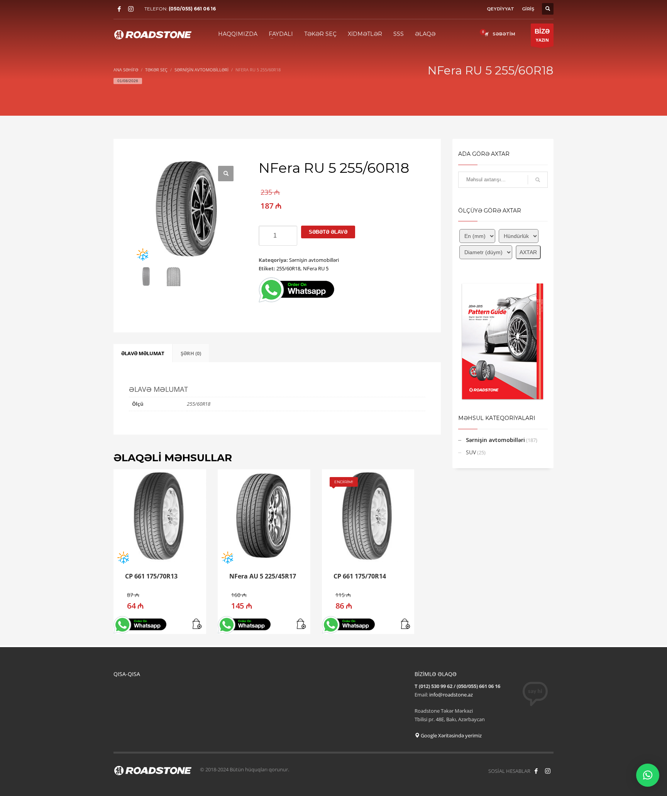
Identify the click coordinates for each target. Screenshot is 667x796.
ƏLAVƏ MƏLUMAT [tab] (142, 353)
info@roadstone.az (451, 694)
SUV (471, 452)
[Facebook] (119, 9)
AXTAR (528, 252)
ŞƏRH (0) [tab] (191, 353)
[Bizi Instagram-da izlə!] (548, 771)
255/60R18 (288, 268)
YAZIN (542, 35)
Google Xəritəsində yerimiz (451, 735)
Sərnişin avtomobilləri (314, 259)
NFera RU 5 (315, 268)
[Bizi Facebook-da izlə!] (536, 771)
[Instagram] (131, 9)
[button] (226, 173)
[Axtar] (538, 180)
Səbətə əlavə (328, 232)
